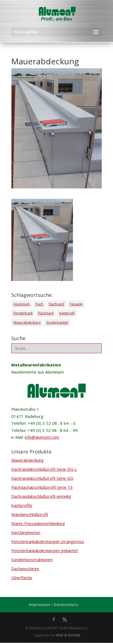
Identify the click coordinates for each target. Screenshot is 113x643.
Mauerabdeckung (27, 322)
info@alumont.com (42, 437)
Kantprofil (67, 313)
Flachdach (46, 313)
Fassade (76, 304)
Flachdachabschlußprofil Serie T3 (42, 487)
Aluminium (21, 304)
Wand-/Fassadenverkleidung (38, 523)
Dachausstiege (25, 568)
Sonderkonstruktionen (32, 559)
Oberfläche (21, 577)
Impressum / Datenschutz (53, 604)
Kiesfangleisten (25, 532)
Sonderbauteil (57, 322)
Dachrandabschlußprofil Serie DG (42, 478)
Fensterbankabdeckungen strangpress (47, 541)
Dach (39, 304)
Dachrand (56, 304)
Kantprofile (21, 505)
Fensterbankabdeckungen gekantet (44, 550)
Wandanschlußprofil (29, 514)
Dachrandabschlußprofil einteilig (41, 496)
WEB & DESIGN (68, 635)
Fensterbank (23, 313)
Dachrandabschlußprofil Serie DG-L (44, 469)
